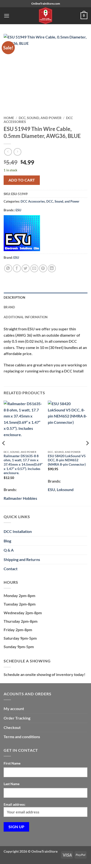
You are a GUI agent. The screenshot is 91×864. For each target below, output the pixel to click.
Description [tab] (14, 297)
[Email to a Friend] (34, 269)
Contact (10, 568)
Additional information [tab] (26, 317)
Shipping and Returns (22, 559)
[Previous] (4, 453)
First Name (12, 763)
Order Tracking (17, 718)
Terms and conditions (22, 736)
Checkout (12, 727)
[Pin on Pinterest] (43, 269)
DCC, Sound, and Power (40, 118)
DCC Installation (18, 531)
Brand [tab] (9, 307)
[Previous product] (17, 152)
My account (14, 708)
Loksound (65, 489)
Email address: (14, 804)
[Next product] (8, 152)
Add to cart (21, 180)
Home (9, 118)
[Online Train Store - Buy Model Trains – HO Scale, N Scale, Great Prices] (45, 15)
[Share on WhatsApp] (8, 269)
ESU (18, 210)
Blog (7, 540)
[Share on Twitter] (26, 269)
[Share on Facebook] (17, 269)
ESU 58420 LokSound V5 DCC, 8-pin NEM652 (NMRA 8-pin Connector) (67, 460)
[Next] (87, 453)
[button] (6, 16)
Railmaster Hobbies (20, 498)
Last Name (11, 784)
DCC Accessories (33, 201)
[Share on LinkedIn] (52, 269)
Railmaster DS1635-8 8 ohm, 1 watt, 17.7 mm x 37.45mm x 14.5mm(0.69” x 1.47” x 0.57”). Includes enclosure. (23, 464)
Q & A (9, 550)
